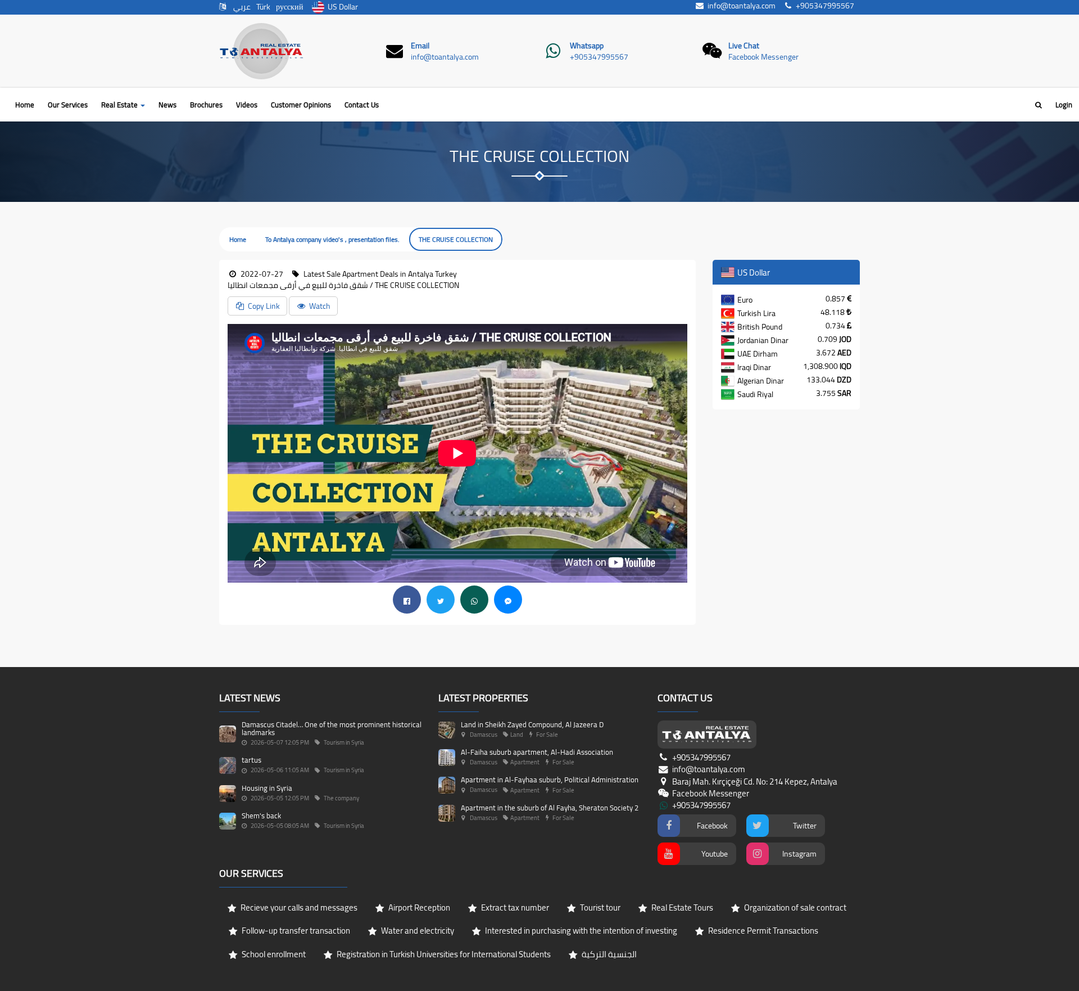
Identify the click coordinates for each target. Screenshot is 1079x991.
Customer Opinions (301, 104)
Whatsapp (587, 45)
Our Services (68, 104)
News (167, 104)
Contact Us (361, 104)
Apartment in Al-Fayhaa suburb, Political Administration (549, 779)
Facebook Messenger (763, 56)
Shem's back (261, 815)
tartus (251, 760)
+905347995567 (599, 56)
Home (24, 104)
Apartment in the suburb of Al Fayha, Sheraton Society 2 (549, 807)
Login (1063, 104)
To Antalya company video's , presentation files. (332, 239)
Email (420, 45)
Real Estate (120, 104)
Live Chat (743, 45)
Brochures (206, 104)
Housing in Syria (267, 788)
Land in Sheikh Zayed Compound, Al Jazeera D (532, 724)
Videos (246, 104)
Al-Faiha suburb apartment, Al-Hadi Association (537, 752)
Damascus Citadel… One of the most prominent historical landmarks (331, 728)
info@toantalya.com (445, 56)
